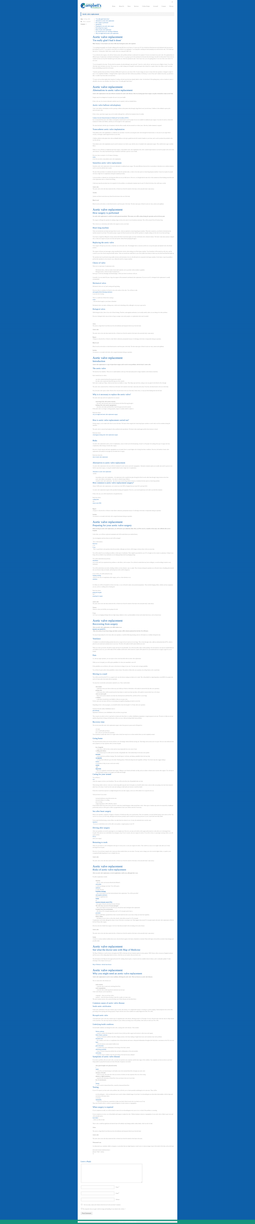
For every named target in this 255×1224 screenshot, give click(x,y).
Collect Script (146, 6)
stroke (94, 157)
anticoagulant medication (101, 895)
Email (117, 1193)
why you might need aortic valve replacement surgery (105, 414)
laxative (97, 761)
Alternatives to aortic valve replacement (105, 21)
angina (97, 1069)
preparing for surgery (98, 596)
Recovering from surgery (101, 28)
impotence (95, 822)
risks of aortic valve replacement (100, 457)
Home (113, 6)
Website (117, 1199)
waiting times (96, 499)
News (129, 6)
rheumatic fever (99, 1038)
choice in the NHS (97, 503)
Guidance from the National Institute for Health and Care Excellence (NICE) (110, 118)
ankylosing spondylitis (101, 1049)
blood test (95, 543)
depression (98, 768)
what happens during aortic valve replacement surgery (105, 435)
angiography (99, 1099)
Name (117, 1187)
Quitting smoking (97, 575)
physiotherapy (96, 710)
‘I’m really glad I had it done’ (102, 19)
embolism (95, 579)
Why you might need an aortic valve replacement (107, 33)
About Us (121, 6)
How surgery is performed (102, 22)
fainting (97, 1083)
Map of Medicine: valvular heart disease (102, 964)
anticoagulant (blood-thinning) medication (102, 292)
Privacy (171, 6)
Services (136, 6)
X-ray (94, 547)
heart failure (95, 1118)
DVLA (94, 836)
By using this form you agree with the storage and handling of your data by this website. (104, 1209)
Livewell (155, 6)
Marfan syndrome (100, 1031)
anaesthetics (95, 560)
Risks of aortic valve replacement (103, 29)
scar (94, 779)
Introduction (98, 24)
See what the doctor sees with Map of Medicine (107, 31)
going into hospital (97, 592)
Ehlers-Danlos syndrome (101, 1035)
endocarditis (98, 884)
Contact (164, 6)
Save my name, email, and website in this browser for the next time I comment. (102, 1204)
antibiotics (98, 888)
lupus (97, 1042)
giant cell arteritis (100, 1045)
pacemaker (98, 913)
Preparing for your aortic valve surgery (105, 26)
